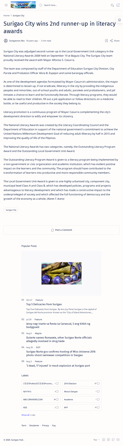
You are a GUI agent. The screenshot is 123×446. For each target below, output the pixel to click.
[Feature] (39, 300)
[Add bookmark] (106, 40)
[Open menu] (6, 5)
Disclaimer (34, 425)
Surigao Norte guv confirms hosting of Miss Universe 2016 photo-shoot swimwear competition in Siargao (60, 353)
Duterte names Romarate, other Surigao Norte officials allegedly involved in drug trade (59, 339)
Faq (54, 425)
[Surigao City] (11, 210)
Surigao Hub (17, 439)
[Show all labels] (28, 415)
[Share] (114, 40)
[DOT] (38, 347)
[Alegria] (38, 333)
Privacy (45, 425)
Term (23, 425)
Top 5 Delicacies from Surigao (44, 304)
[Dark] (112, 5)
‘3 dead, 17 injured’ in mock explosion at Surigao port (58, 365)
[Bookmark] (118, 5)
